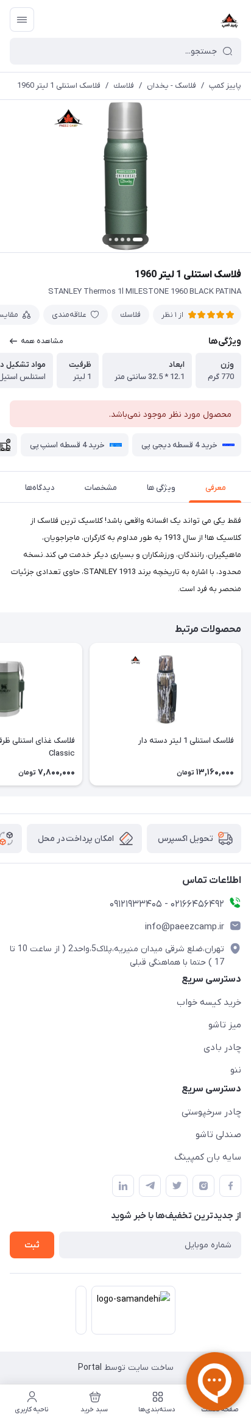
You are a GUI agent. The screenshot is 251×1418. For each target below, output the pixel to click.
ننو (235, 1070)
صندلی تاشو (218, 1135)
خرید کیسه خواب (209, 1002)
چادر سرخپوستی (211, 1112)
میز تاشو (224, 1025)
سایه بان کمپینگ (207, 1157)
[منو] (22, 19)
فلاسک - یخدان (171, 85)
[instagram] (203, 1186)
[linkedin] (123, 1186)
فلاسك (123, 85)
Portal (90, 1368)
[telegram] (150, 1186)
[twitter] (177, 1186)
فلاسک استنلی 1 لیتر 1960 (59, 85)
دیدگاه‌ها (40, 488)
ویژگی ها (161, 488)
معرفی (215, 488)
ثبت (32, 1245)
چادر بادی (222, 1047)
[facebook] (230, 1186)
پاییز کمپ (225, 85)
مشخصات (101, 488)
